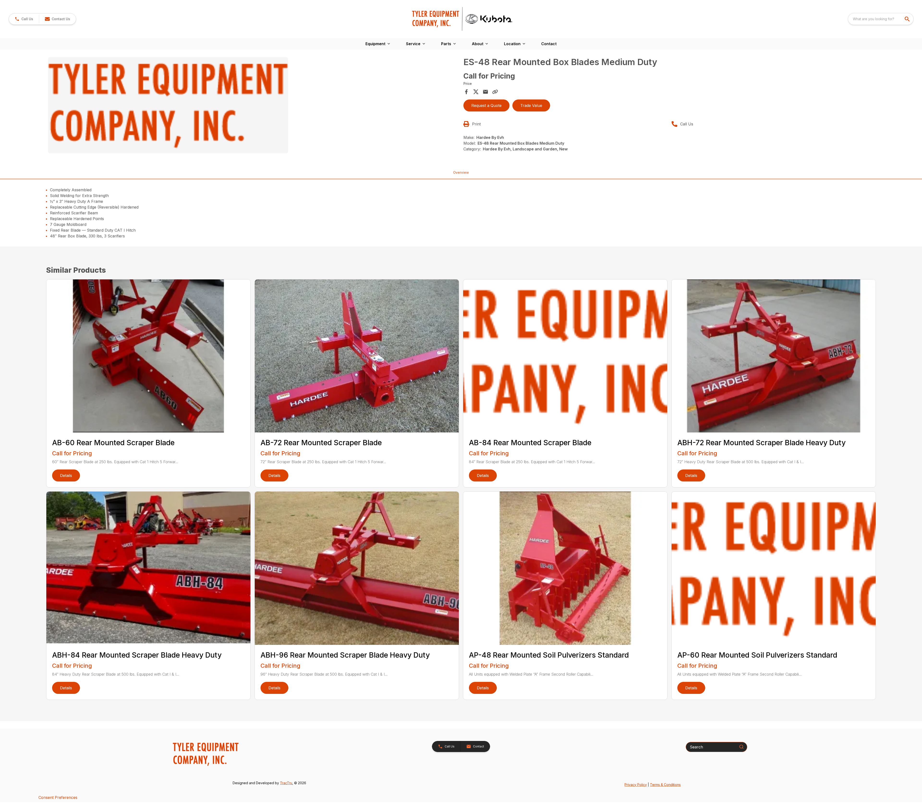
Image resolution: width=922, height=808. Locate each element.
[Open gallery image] (168, 105)
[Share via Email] (485, 92)
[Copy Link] (495, 92)
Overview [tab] (461, 172)
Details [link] (66, 475)
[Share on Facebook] (466, 92)
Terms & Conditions (665, 785)
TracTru (286, 783)
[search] (907, 19)
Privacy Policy (636, 785)
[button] (24, 19)
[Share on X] (476, 92)
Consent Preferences (57, 797)
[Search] (741, 746)
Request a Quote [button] (486, 105)
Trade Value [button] (531, 105)
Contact (549, 43)
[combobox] (880, 19)
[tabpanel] (253, 106)
